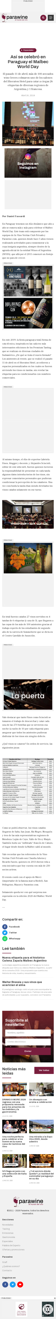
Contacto (7, 1270)
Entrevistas (7, 1233)
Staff (4, 1262)
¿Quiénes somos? (11, 1266)
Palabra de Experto (11, 1245)
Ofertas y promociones (13, 1250)
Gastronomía (8, 1237)
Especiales (7, 1241)
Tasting (6, 1229)
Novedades (7, 1225)
